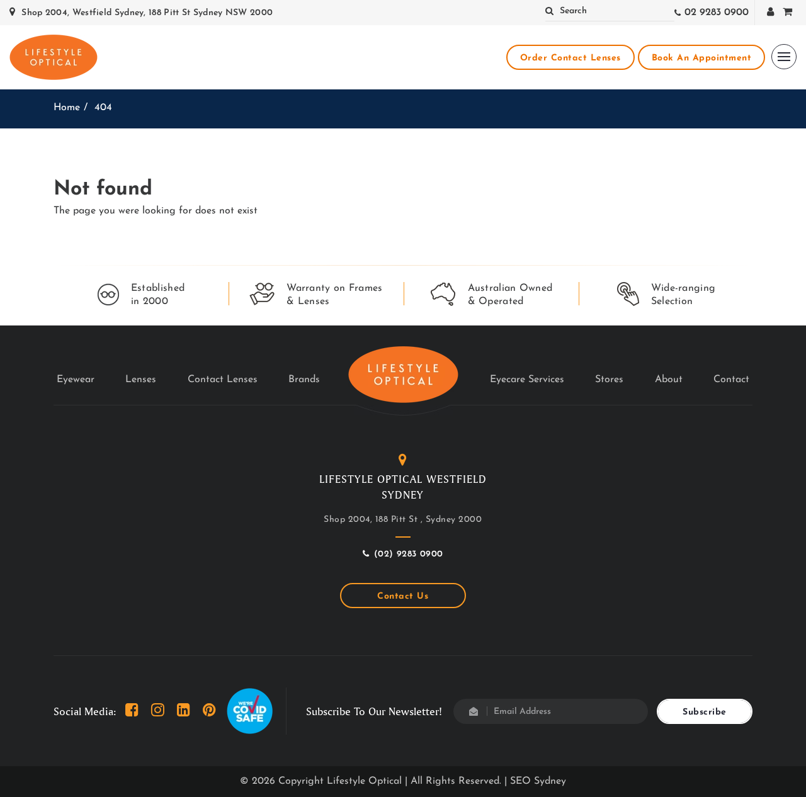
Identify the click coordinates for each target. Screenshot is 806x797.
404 (103, 108)
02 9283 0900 (716, 13)
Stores (609, 380)
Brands (304, 380)
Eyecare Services (527, 380)
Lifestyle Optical (364, 781)
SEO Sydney (538, 781)
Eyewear (75, 380)
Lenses (140, 380)
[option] (141, 295)
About (669, 380)
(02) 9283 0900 (408, 554)
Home (67, 108)
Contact (731, 380)
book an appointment (702, 58)
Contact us (402, 596)
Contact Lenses (223, 380)
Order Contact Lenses (570, 58)
